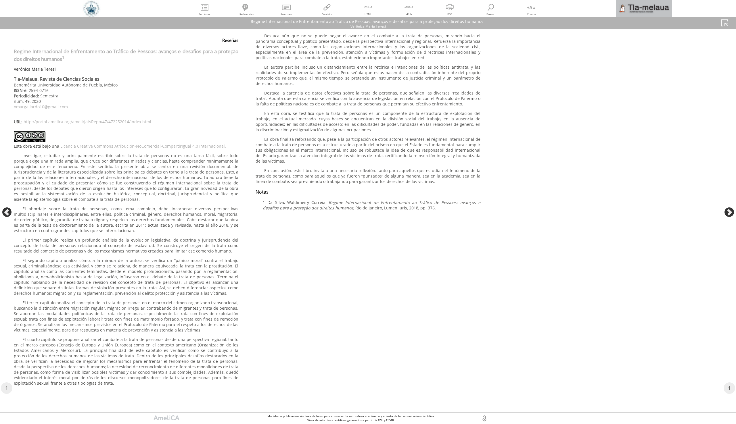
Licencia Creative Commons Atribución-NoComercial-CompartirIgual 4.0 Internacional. (143, 146)
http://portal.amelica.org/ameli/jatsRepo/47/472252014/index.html (87, 121)
